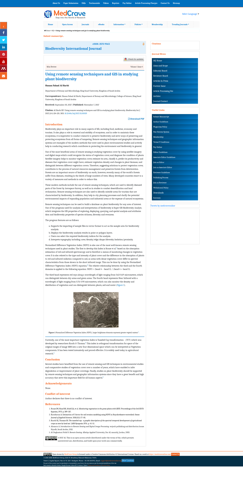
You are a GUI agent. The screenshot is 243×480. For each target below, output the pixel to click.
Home (50, 24)
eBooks (101, 24)
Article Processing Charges (146, 3)
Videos (106, 3)
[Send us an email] (3, 75)
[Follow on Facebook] (3, 32)
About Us (56, 3)
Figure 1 (120, 285)
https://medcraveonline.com (160, 454)
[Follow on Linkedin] (3, 46)
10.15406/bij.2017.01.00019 (76, 113)
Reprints (115, 3)
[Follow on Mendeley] (3, 68)
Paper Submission (70, 3)
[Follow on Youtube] (3, 61)
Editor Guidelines (160, 152)
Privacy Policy (106, 465)
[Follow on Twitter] (3, 39)
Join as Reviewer (160, 182)
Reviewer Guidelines (161, 172)
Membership (157, 24)
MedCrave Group (70, 454)
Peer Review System (161, 132)
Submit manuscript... (53, 36)
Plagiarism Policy (160, 127)
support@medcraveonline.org (111, 461)
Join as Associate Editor (162, 167)
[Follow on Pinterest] (3, 54)
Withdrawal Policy (160, 188)
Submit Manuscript (161, 116)
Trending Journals (179, 24)
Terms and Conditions (94, 465)
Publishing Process (160, 177)
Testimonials (94, 3)
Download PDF (137, 119)
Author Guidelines (160, 122)
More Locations (128, 461)
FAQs (84, 3)
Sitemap (176, 3)
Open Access (67, 24)
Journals (85, 24)
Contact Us (165, 3)
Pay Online (127, 3)
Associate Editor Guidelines (164, 157)
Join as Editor (158, 162)
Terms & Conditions (161, 142)
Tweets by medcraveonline (162, 205)
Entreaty (157, 198)
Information (118, 24)
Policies (138, 24)
